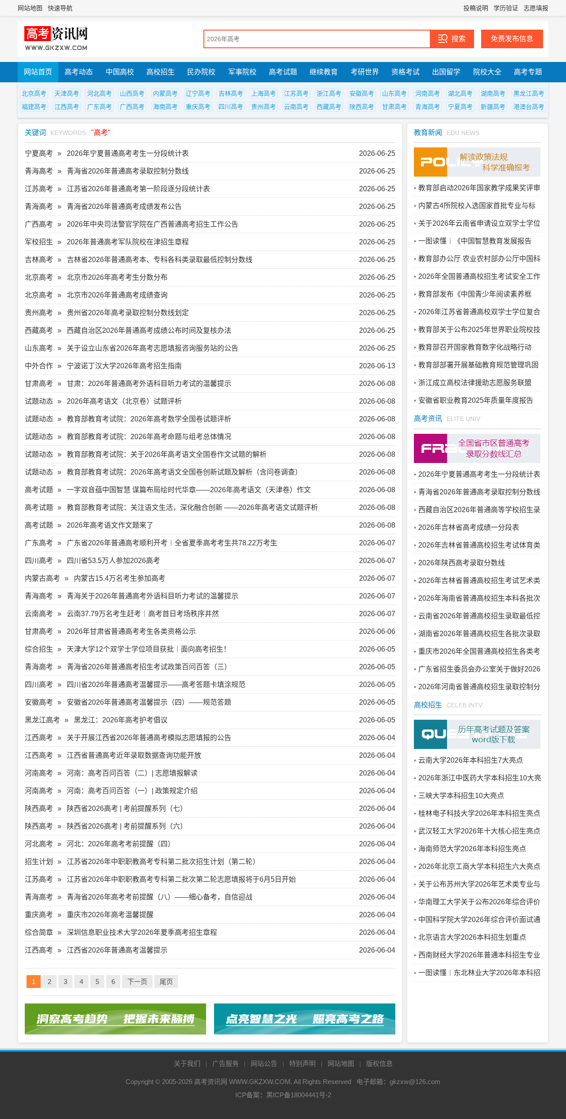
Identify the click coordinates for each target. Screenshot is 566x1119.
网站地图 (30, 8)
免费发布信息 (512, 38)
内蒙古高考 (42, 578)
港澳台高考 (528, 106)
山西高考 (132, 93)
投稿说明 (475, 8)
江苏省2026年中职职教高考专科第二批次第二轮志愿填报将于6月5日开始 (181, 879)
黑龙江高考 (528, 93)
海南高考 (165, 106)
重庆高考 (198, 106)
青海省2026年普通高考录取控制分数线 (128, 171)
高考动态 (79, 72)
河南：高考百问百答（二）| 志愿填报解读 (132, 773)
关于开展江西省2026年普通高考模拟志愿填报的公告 (149, 737)
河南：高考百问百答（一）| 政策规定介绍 (132, 791)
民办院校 (201, 72)
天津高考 (66, 93)
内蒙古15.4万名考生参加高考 (119, 578)
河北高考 (99, 93)
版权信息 (379, 1063)
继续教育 (324, 72)
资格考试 (405, 72)
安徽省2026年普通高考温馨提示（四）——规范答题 (149, 702)
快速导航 (60, 8)
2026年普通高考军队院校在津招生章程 (128, 242)
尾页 (166, 981)
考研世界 (365, 72)
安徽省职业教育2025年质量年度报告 (475, 400)
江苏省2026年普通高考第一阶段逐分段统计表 (138, 189)
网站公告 (264, 1063)
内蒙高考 (165, 93)
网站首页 (38, 72)
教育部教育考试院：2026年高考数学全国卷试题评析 (149, 419)
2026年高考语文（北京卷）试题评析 (124, 401)
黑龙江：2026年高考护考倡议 (121, 720)
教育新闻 (428, 132)
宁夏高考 (460, 106)
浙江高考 (329, 93)
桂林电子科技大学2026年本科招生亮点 (479, 813)
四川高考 (230, 106)
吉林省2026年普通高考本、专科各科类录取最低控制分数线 (159, 259)
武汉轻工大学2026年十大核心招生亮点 (479, 831)
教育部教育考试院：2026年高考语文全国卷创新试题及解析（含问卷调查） (184, 472)
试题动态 (39, 401)
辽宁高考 (198, 93)
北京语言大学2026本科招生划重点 (472, 937)
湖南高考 (493, 93)
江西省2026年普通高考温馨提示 (117, 950)
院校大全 (487, 72)
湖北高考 (460, 93)
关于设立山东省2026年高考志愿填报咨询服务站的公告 (152, 348)
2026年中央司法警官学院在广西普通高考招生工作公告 (152, 224)
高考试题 (283, 72)
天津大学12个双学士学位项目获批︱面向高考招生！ (148, 649)
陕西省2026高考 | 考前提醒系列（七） (127, 808)
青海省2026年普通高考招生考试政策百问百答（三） (149, 667)
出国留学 (446, 72)
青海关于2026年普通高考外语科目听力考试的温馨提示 (152, 596)
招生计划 (39, 861)
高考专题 (528, 72)
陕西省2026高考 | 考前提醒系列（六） (127, 826)
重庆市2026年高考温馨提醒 (110, 914)
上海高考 (263, 93)
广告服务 (225, 1063)
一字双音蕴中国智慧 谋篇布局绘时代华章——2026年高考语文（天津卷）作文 (189, 490)
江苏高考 (296, 93)
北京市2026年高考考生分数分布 (117, 277)
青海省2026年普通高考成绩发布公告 (124, 206)
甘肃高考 (394, 106)
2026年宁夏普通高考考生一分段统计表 (128, 153)
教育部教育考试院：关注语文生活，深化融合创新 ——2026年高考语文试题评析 (192, 507)
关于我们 (187, 1063)
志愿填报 (536, 8)
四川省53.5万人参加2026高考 (113, 560)
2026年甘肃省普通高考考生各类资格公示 (131, 631)
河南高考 (427, 93)
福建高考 (34, 106)
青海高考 (427, 106)
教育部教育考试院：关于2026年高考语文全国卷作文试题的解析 (167, 454)
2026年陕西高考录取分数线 (461, 563)
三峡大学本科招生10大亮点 (461, 795)
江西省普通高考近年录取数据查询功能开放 (134, 755)
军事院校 (242, 72)
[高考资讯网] (56, 39)
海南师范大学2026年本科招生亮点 (472, 849)
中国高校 (120, 72)
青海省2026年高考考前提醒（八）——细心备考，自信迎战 (159, 897)
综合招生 (39, 649)
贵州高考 (263, 106)
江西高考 (66, 106)
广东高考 (99, 106)
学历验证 (505, 8)
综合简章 (39, 932)
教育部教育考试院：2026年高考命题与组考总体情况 (149, 436)
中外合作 (39, 366)
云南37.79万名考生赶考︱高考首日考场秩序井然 (143, 613)
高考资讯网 (210, 1081)
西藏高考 (329, 106)
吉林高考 (230, 93)
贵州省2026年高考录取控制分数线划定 (128, 312)
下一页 (137, 981)
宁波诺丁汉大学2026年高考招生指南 (124, 366)
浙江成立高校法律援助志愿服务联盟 (475, 382)
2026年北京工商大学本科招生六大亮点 (479, 866)
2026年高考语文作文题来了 (110, 525)
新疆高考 (493, 106)
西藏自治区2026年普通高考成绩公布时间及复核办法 (149, 330)
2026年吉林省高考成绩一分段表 (468, 527)
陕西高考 (361, 106)
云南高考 (296, 106)
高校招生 (160, 72)
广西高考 (132, 106)
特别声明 (302, 1063)
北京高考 (34, 93)
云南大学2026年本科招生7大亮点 (470, 760)
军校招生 (39, 242)
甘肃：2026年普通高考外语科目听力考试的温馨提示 (149, 383)
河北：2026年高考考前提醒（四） (121, 844)
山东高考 (394, 93)
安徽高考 (361, 93)
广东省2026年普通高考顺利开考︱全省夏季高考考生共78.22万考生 (172, 543)
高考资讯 (428, 418)
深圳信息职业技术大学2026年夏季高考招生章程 (142, 932)
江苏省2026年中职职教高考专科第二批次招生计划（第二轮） (163, 861)
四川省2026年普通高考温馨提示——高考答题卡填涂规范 (156, 684)
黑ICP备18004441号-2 (298, 1095)
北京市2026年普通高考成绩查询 (117, 295)
